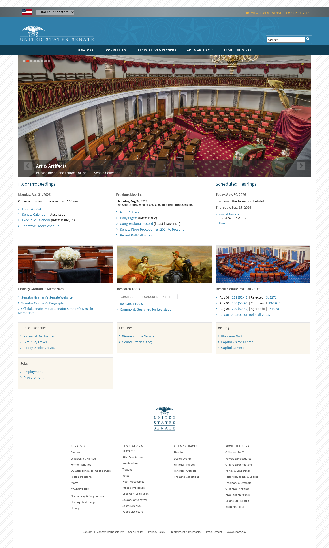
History (75, 508)
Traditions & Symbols (238, 483)
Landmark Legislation (135, 494)
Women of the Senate (138, 336)
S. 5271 (271, 297)
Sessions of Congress (134, 500)
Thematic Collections (186, 477)
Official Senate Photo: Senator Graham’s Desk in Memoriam (55, 310)
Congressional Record (136, 223)
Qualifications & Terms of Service (91, 471)
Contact (75, 452)
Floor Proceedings (133, 482)
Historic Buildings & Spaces (241, 477)
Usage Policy (135, 532)
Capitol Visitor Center (237, 342)
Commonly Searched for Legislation (147, 309)
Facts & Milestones (81, 477)
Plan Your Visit (231, 336)
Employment (33, 371)
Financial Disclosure (39, 336)
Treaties (127, 469)
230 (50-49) (240, 303)
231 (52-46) (240, 297)
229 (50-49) (240, 308)
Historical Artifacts (185, 471)
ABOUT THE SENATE (238, 50)
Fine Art (178, 452)
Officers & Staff (234, 452)
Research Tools (131, 303)
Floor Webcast (32, 208)
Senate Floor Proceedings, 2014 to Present (152, 229)
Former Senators (81, 464)
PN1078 (274, 303)
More (222, 223)
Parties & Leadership (237, 471)
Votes (125, 475)
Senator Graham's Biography (43, 303)
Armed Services (229, 214)
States (74, 483)
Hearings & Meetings (83, 502)
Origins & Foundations (238, 464)
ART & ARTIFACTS (200, 50)
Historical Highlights (237, 494)
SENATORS (85, 50)
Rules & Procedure (133, 488)
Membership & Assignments (87, 496)
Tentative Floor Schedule (40, 225)
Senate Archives (131, 506)
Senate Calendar (34, 214)
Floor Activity (129, 212)
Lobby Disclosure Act (39, 347)
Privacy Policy (156, 532)
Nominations (130, 463)
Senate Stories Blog (137, 342)
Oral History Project (237, 488)
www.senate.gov (236, 532)
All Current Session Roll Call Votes (245, 314)
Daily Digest (128, 218)
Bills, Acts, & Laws (132, 457)
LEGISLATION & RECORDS (157, 50)
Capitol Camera (232, 347)
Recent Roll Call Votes (136, 235)
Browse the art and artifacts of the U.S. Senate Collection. (78, 172)
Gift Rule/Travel (35, 342)
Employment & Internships (185, 532)
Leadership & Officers (83, 458)
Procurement (33, 377)
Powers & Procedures (238, 458)
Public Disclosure (132, 512)
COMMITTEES (116, 50)
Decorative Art (182, 458)
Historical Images (184, 464)
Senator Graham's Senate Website (47, 297)
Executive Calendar (36, 220)
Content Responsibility (110, 532)
